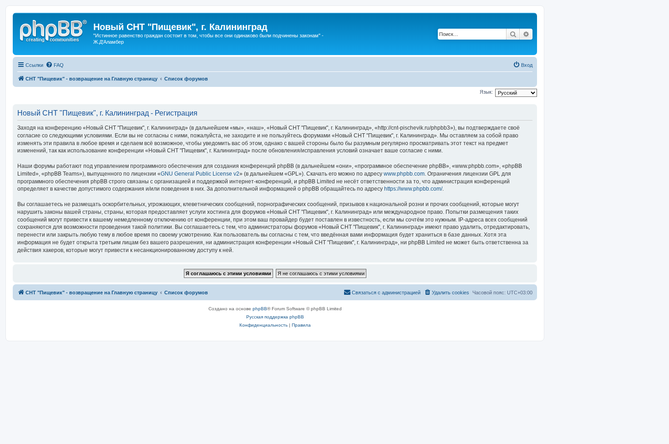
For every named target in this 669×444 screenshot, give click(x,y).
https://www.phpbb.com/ (413, 189)
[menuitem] (55, 65)
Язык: (486, 92)
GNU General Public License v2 (200, 174)
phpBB (260, 308)
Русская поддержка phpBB (275, 316)
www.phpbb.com (404, 174)
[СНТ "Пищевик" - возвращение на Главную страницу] (54, 29)
